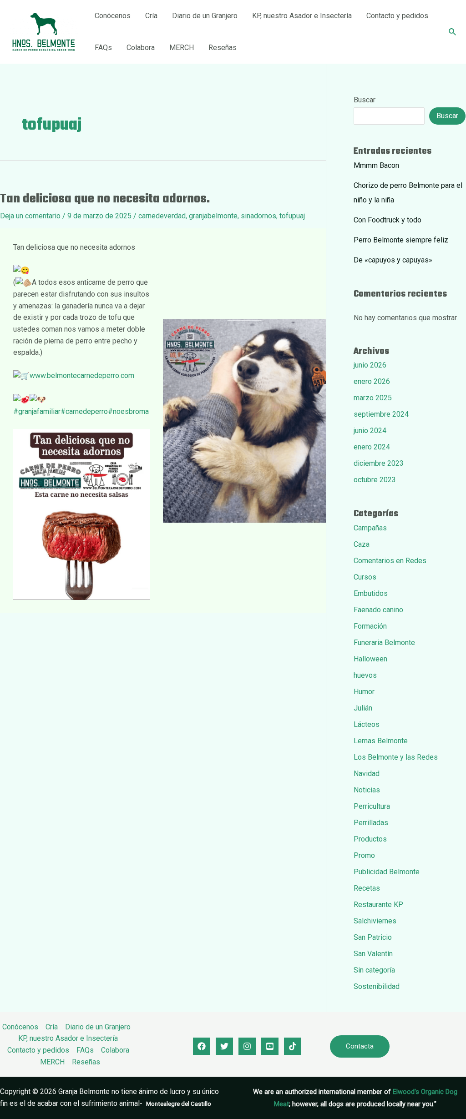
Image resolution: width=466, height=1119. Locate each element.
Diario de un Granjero (205, 15)
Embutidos (371, 593)
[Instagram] (247, 1046)
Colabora (141, 47)
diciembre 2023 (379, 463)
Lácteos (367, 724)
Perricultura (372, 806)
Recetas (367, 888)
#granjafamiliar (37, 411)
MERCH (181, 47)
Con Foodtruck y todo (387, 220)
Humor (364, 691)
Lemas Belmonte (381, 740)
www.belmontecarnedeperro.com (82, 375)
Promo (364, 855)
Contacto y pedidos (397, 15)
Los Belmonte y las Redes (396, 757)
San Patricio (373, 937)
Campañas (370, 528)
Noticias (367, 790)
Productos (370, 839)
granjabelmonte (213, 216)
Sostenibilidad (377, 986)
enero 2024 (372, 447)
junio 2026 (370, 365)
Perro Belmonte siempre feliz (401, 240)
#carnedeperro (84, 411)
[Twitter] (224, 1046)
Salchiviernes (375, 921)
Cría (151, 15)
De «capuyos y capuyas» (393, 260)
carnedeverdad (162, 216)
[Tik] (292, 1046)
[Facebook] (201, 1046)
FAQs (103, 47)
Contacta (360, 1046)
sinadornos (258, 216)
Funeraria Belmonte (384, 642)
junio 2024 (370, 430)
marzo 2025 (373, 397)
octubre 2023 (375, 479)
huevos (365, 675)
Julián (363, 708)
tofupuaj (292, 216)
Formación (370, 626)
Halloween (370, 659)
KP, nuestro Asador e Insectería (302, 15)
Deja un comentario (30, 216)
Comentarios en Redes (390, 560)
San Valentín (373, 953)
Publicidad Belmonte (387, 871)
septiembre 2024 (381, 414)
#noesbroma (128, 411)
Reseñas (222, 47)
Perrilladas (371, 822)
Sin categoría (374, 970)
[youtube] (270, 1046)
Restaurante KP (378, 904)
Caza (362, 544)
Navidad (367, 773)
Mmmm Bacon (376, 165)
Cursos (365, 577)
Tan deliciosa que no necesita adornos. (105, 199)
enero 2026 (372, 381)
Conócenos (113, 15)
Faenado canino (378, 609)
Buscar (364, 100)
